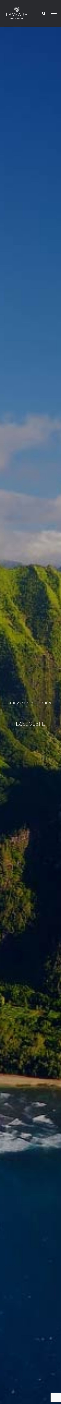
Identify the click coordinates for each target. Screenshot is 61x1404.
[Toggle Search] (43, 13)
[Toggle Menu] (54, 13)
